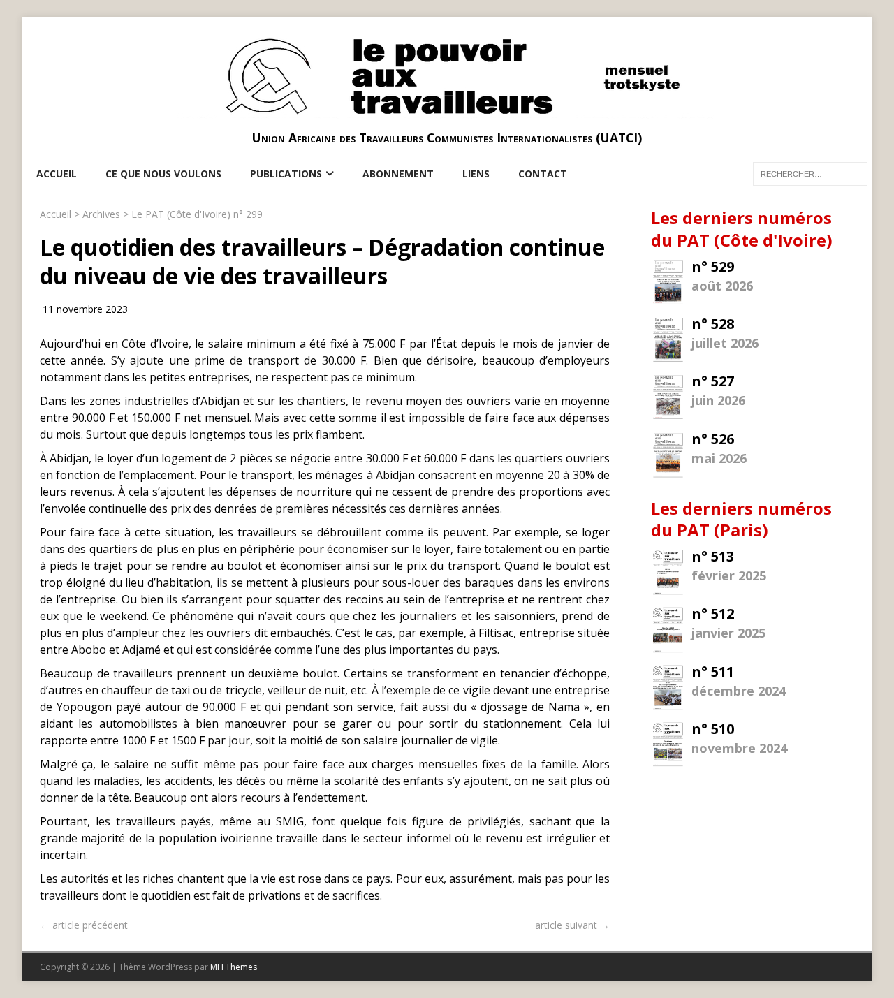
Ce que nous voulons (163, 173)
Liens (476, 173)
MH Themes (233, 967)
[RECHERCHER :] (810, 172)
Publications (286, 173)
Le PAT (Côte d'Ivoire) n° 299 (197, 214)
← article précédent (84, 925)
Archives (101, 214)
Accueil (56, 173)
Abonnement (398, 173)
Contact (542, 173)
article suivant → (572, 925)
